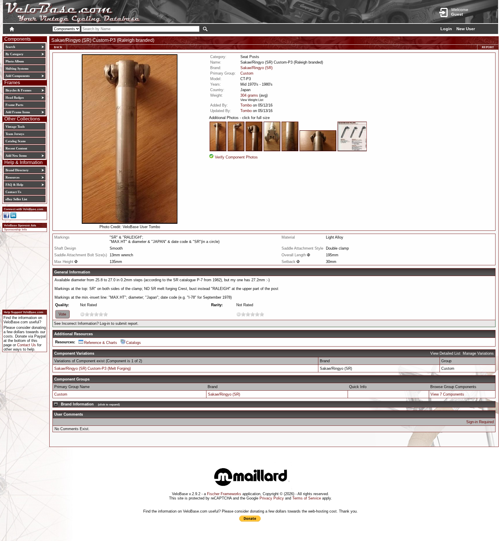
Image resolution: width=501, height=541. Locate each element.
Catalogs (133, 342)
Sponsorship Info (15, 229)
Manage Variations (478, 353)
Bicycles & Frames (19, 90)
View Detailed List (445, 353)
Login (446, 28)
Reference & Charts (100, 342)
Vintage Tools (15, 126)
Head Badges (15, 97)
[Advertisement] (23, 270)
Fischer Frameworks (224, 494)
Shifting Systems (17, 68)
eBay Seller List (16, 199)
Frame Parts (14, 105)
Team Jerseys (15, 134)
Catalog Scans (16, 141)
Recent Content (16, 148)
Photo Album (15, 61)
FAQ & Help (14, 184)
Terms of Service (306, 498)
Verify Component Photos (236, 157)
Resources (12, 177)
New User (465, 28)
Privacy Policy (271, 498)
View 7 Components (447, 394)
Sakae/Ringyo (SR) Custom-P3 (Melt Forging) (92, 368)
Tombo (246, 105)
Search (10, 46)
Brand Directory (17, 170)
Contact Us (13, 192)
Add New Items (16, 155)
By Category (14, 54)
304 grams (249, 95)
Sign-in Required (480, 422)
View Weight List (251, 100)
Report (488, 47)
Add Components (18, 75)
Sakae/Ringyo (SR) (256, 68)
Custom (246, 73)
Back (58, 47)
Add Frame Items (18, 112)
